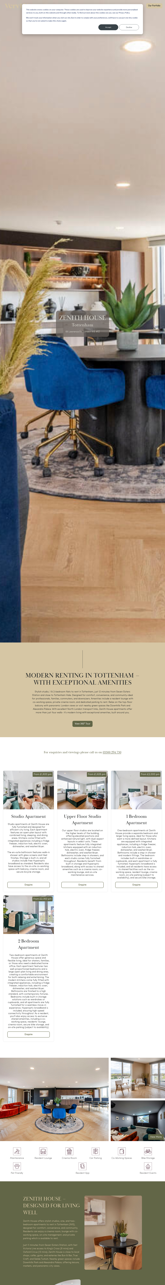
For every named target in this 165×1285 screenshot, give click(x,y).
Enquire (28, 885)
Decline (129, 27)
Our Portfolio (154, 6)
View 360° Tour (82, 724)
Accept (108, 27)
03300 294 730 (112, 752)
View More (156, 1137)
